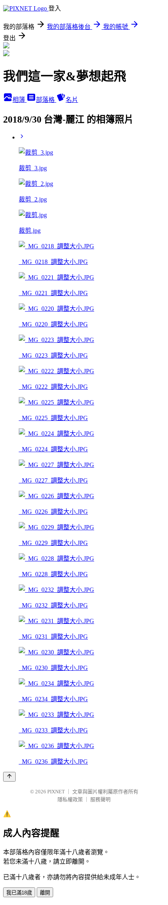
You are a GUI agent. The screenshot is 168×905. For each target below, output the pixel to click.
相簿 (20, 99)
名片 (72, 99)
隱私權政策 (70, 799)
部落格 (46, 99)
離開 (45, 893)
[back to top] (9, 777)
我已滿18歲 (19, 893)
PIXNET (56, 792)
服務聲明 (100, 799)
